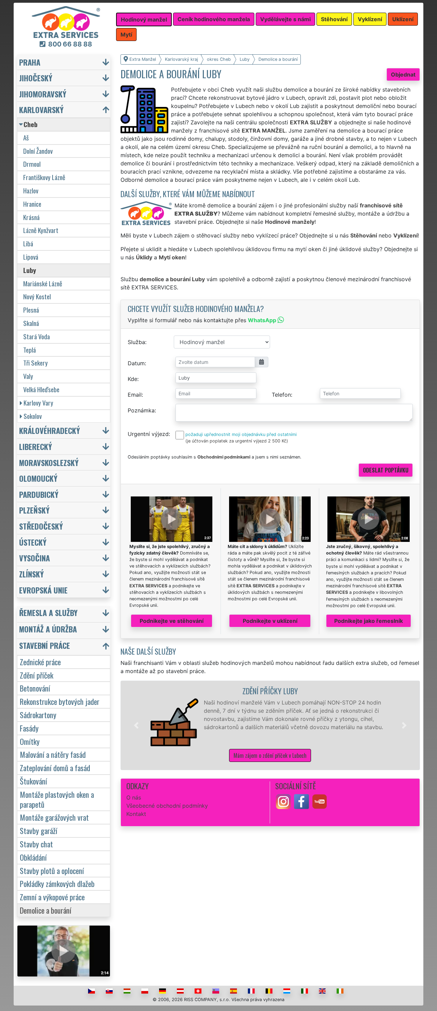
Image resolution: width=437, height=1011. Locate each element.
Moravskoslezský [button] (49, 462)
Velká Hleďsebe (41, 389)
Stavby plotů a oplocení (52, 870)
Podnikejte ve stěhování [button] (171, 620)
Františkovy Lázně (44, 177)
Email (135, 394)
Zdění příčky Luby (270, 690)
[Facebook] (301, 800)
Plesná (31, 310)
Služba (136, 342)
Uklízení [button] (402, 19)
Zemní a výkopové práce (52, 896)
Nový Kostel (37, 296)
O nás (133, 797)
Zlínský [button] (31, 573)
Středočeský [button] (41, 526)
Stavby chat (36, 843)
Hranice (32, 204)
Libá (28, 243)
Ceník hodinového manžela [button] (214, 19)
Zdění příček (36, 675)
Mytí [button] (126, 34)
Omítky (30, 741)
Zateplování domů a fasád (55, 767)
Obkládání (33, 857)
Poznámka (141, 410)
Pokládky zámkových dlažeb (57, 883)
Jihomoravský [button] (42, 93)
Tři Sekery (35, 363)
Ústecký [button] (32, 542)
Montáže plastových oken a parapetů (57, 799)
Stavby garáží (38, 830)
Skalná (31, 323)
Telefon (281, 394)
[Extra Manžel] (66, 21)
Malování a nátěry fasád (53, 754)
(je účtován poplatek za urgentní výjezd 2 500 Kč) (236, 440)
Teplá (29, 350)
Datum (136, 363)
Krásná (31, 217)
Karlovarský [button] (41, 109)
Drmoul (32, 164)
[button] (136, 725)
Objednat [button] (403, 74)
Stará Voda (36, 336)
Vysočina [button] (34, 557)
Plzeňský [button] (34, 510)
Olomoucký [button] (38, 478)
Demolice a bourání (45, 910)
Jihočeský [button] (35, 77)
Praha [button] (29, 62)
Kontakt (136, 813)
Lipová (30, 257)
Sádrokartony (38, 714)
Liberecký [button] (35, 446)
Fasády (29, 728)
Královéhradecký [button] (49, 430)
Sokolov (33, 416)
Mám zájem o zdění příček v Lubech (270, 755)
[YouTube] (319, 800)
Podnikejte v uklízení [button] (270, 620)
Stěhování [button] (334, 19)
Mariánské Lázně (42, 283)
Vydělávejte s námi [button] (285, 19)
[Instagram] (283, 800)
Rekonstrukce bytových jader (59, 701)
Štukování (33, 781)
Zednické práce (40, 661)
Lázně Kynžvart (40, 230)
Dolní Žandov (38, 151)
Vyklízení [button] (370, 19)
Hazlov (30, 190)
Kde (132, 378)
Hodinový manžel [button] (144, 19)
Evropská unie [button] (43, 590)
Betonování (35, 688)
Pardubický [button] (38, 494)
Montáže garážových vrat (54, 817)
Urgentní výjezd (148, 434)
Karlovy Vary (38, 403)
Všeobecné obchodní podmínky (167, 805)
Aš (26, 137)
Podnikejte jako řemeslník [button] (368, 620)
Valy (28, 376)
